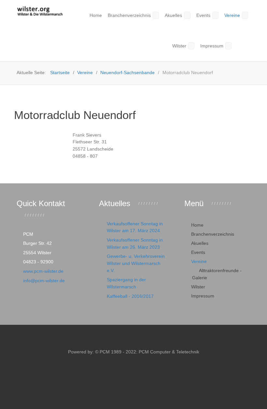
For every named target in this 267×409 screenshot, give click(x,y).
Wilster (198, 286)
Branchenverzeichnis (212, 234)
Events (198, 252)
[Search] (239, 45)
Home (197, 225)
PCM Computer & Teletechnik (168, 351)
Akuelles (199, 243)
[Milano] (40, 11)
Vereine (199, 261)
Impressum (202, 295)
